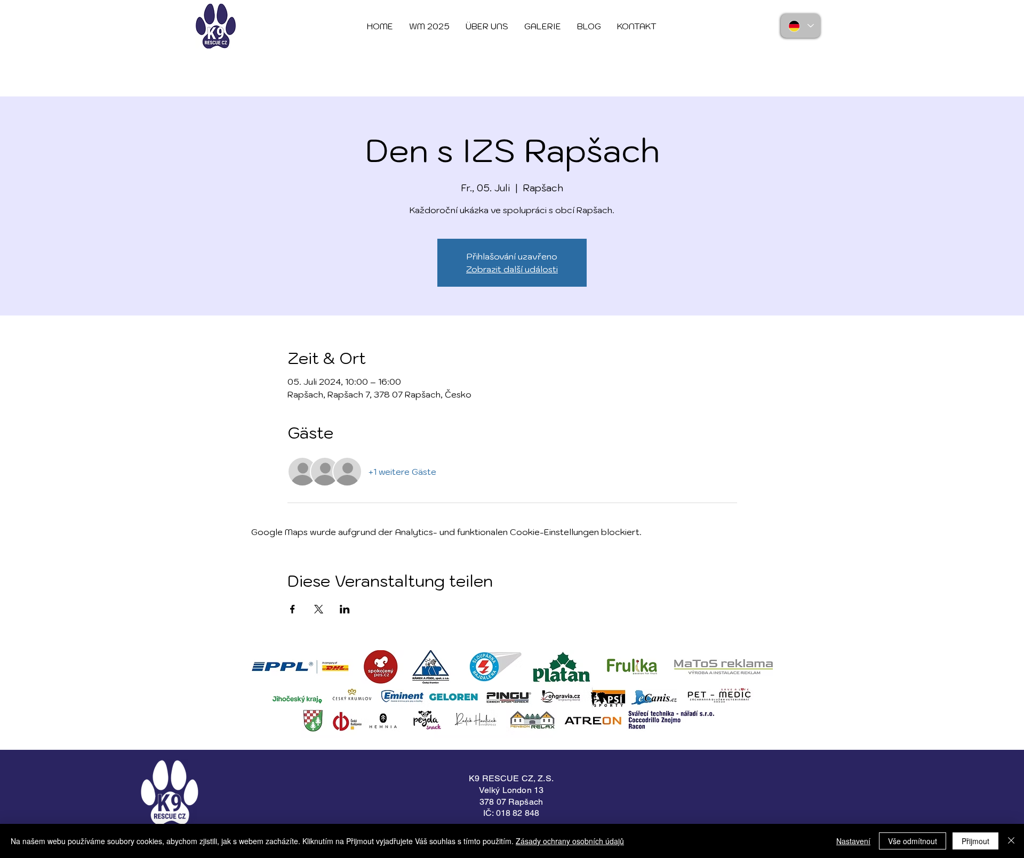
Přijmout (975, 841)
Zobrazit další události (512, 269)
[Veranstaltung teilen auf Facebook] (292, 609)
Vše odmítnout (912, 841)
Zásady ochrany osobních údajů (570, 841)
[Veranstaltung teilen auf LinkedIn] (345, 609)
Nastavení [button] (853, 841)
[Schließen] (1011, 840)
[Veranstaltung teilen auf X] (319, 609)
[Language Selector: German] (800, 26)
